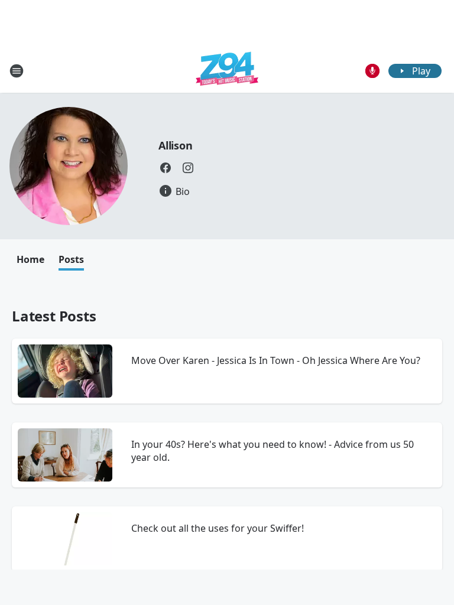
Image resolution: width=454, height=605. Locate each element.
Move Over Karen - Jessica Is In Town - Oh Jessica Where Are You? (275, 360)
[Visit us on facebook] (165, 168)
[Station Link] (227, 70)
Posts (71, 259)
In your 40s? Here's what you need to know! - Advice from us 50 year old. (272, 451)
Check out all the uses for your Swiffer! (217, 528)
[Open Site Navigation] (16, 71)
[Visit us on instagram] (188, 168)
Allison (175, 145)
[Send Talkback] (372, 71)
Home (30, 259)
